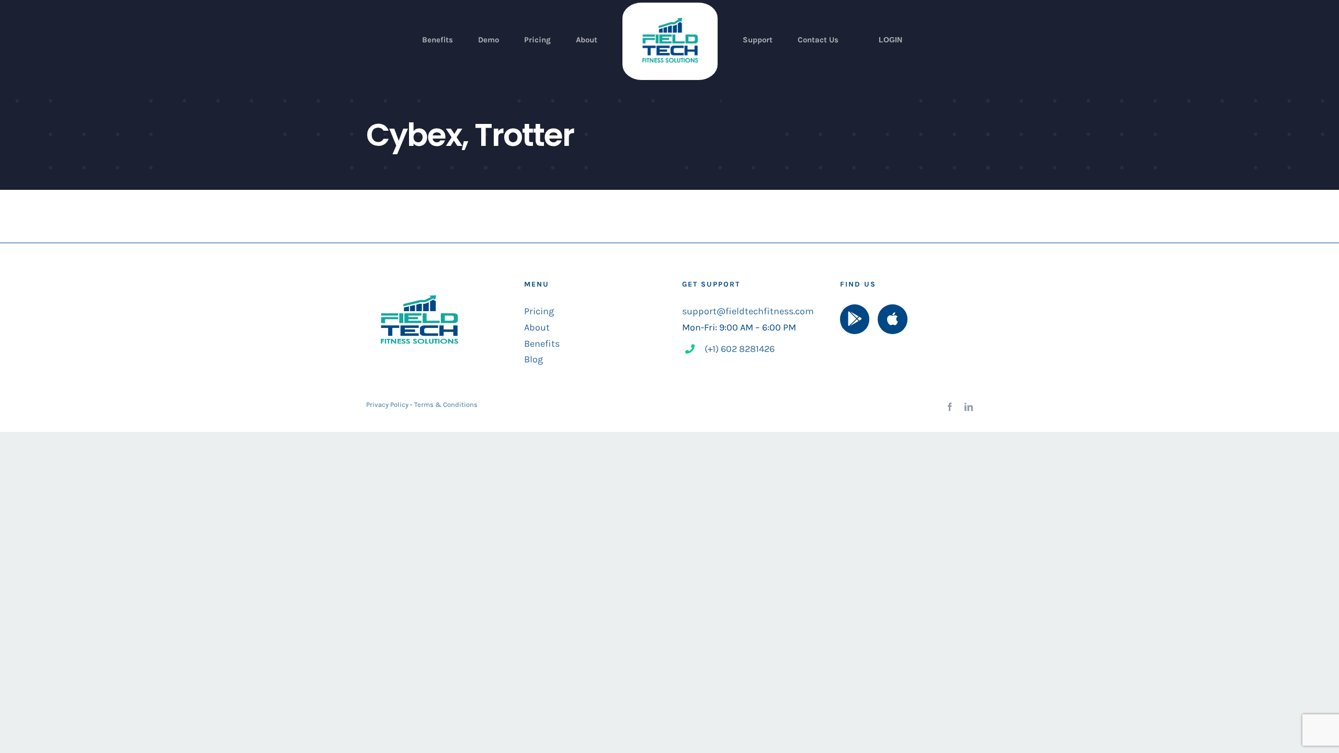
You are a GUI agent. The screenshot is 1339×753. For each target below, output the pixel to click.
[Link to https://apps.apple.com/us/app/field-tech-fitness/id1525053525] (892, 319)
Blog (533, 359)
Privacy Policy (387, 404)
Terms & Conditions (446, 404)
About (537, 327)
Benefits (542, 343)
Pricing (539, 311)
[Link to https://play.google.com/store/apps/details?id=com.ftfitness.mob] (854, 319)
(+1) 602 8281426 (740, 349)
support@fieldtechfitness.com (748, 311)
